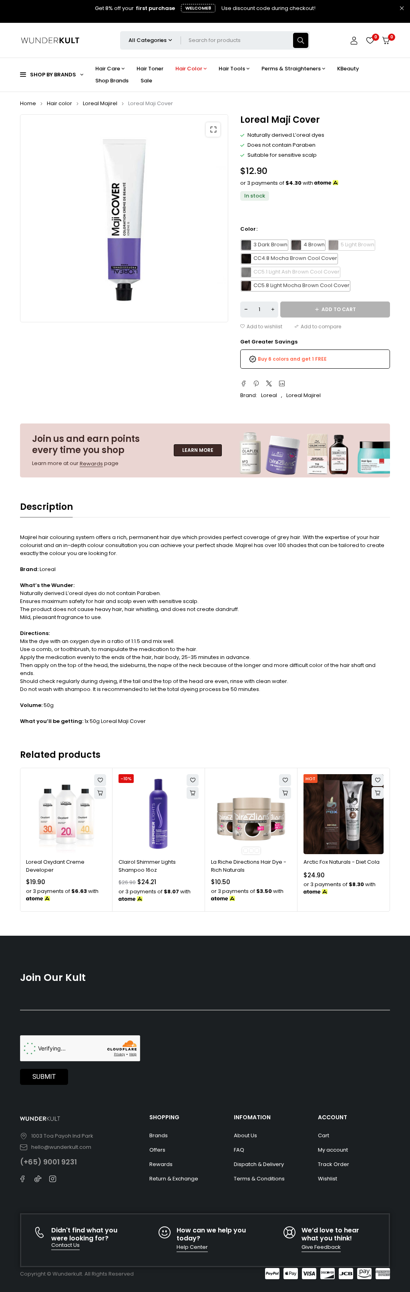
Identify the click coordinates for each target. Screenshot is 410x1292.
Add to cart (339, 309)
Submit (44, 1076)
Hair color (59, 103)
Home (28, 103)
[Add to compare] (317, 326)
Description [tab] (46, 507)
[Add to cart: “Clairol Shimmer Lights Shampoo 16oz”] (193, 793)
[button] (213, 129)
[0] (386, 40)
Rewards (91, 463)
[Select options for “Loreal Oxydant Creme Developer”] (100, 793)
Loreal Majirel (100, 103)
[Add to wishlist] (261, 326)
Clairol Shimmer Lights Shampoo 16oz (147, 866)
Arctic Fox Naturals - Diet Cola (341, 862)
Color (248, 229)
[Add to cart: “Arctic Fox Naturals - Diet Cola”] (378, 793)
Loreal (269, 395)
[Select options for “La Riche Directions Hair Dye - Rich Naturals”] (285, 793)
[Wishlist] (370, 40)
